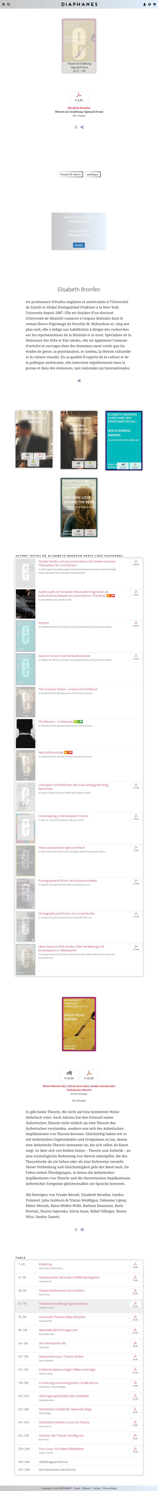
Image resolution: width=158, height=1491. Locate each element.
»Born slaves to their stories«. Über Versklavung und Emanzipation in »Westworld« (71, 948)
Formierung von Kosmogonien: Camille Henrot (68, 1383)
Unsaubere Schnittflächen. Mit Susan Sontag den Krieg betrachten (73, 786)
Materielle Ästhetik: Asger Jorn (58, 1330)
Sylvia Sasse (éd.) (78, 1086)
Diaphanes (79, 4)
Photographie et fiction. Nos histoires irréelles (67, 880)
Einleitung (45, 1264)
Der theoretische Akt (52, 1343)
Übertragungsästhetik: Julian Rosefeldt (64, 1396)
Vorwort (43, 623)
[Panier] (154, 4)
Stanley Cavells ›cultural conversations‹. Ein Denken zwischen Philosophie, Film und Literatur (77, 563)
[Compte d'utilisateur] (144, 4)
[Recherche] (8, 4)
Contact (97, 1488)
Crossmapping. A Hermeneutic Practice (63, 816)
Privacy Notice (110, 1488)
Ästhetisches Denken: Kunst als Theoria (64, 1422)
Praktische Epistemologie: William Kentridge (67, 1369)
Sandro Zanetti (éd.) (102, 1086)
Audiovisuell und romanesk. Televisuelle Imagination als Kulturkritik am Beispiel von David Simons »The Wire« (73, 593)
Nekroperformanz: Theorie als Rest (61, 1356)
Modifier (79, 245)
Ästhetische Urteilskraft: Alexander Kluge (65, 1409)
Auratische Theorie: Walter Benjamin (62, 1317)
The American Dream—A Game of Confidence (67, 689)
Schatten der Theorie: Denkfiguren (61, 1435)
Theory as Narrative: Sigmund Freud (61, 847)
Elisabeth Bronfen (79, 107)
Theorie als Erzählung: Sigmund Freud (63, 1303)
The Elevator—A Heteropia (55, 721)
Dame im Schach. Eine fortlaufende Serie (64, 656)
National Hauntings (50, 752)
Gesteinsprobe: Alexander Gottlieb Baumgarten (69, 1277)
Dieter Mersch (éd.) (54, 1086)
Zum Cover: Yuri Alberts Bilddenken (61, 1449)
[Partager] (82, 127)
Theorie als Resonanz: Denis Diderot (62, 1290)
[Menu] (3, 4)
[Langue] (149, 4)
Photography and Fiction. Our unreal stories (66, 913)
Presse (77, 1488)
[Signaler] (76, 127)
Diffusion (87, 1488)
